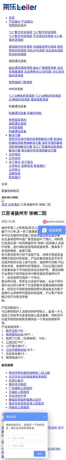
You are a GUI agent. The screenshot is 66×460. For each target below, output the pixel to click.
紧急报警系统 (39, 99)
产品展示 (15, 21)
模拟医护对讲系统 (20, 46)
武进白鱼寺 (16, 380)
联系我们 (39, 165)
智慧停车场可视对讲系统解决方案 (31, 139)
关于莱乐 (15, 162)
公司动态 (15, 158)
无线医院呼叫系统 (44, 46)
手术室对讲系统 (43, 36)
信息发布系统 (54, 50)
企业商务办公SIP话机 (38, 71)
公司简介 (15, 165)
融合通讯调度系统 (20, 67)
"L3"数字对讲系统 (20, 36)
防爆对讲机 (34, 113)
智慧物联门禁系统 (20, 82)
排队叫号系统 (36, 50)
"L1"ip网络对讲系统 (21, 95)
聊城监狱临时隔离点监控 (25, 399)
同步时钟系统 (17, 54)
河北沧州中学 (17, 395)
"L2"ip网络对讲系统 (48, 95)
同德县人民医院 (19, 407)
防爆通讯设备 (17, 113)
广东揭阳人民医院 (20, 388)
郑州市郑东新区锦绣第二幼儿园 (29, 372)
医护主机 (12, 330)
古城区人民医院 (19, 392)
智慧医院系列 (17, 119)
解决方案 (15, 135)
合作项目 (15, 154)
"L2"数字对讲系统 (44, 32)
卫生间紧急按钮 (16, 349)
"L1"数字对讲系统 (20, 32)
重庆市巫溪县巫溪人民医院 (26, 403)
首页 (12, 17)
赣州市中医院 (17, 384)
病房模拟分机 (14, 334)
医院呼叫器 (47, 235)
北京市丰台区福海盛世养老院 (28, 376)
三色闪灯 (12, 342)
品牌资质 (27, 165)
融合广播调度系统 (44, 67)
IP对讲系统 (16, 127)
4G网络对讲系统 (19, 99)
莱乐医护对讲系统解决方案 (38, 150)
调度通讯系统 (17, 123)
